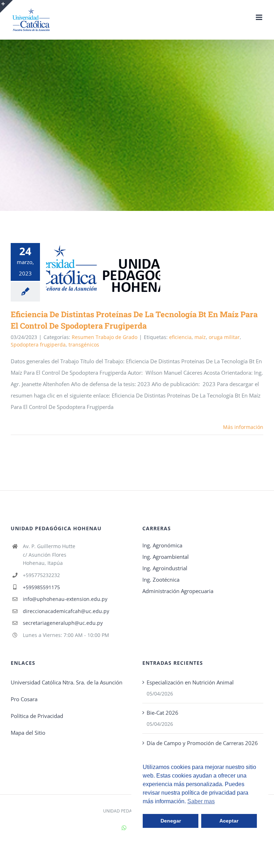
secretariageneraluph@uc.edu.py (63, 622)
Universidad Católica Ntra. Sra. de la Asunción (66, 682)
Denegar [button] (171, 821)
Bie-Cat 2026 (162, 712)
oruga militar (224, 337)
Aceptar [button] (228, 821)
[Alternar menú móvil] (259, 17)
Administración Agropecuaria (177, 590)
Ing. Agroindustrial (164, 568)
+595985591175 (41, 587)
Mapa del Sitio (28, 732)
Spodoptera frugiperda (38, 344)
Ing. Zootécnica (160, 579)
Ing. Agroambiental (165, 556)
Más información (243, 427)
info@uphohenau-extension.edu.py (65, 599)
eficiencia (180, 337)
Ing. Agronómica (162, 545)
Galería (114, 268)
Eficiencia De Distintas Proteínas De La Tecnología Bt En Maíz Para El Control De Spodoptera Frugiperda (93, 268)
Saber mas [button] (201, 801)
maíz (200, 337)
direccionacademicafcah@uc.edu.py (66, 611)
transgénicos (83, 344)
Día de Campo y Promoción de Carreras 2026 (202, 743)
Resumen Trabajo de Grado (104, 337)
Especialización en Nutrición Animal (190, 682)
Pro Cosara (24, 699)
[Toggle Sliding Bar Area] (6, 6)
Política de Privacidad (37, 715)
